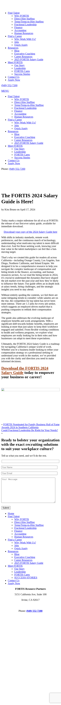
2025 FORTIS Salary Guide (28, 59)
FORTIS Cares (22, 71)
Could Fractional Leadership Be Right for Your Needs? (29, 430)
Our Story (19, 65)
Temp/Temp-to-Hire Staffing (29, 21)
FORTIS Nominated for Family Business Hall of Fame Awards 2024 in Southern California (30, 426)
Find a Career (15, 36)
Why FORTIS (21, 15)
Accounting (20, 30)
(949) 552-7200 (9, 85)
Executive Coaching (24, 53)
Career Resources (23, 56)
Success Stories (22, 74)
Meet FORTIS (15, 62)
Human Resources (23, 33)
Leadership (20, 68)
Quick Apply (21, 45)
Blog (16, 50)
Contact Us (13, 77)
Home (11, 513)
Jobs (16, 42)
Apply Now (14, 79)
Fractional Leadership (25, 24)
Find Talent (14, 12)
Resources (13, 47)
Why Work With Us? (25, 39)
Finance (18, 27)
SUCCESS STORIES (25, 577)
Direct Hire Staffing (24, 18)
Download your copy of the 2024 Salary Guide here (30, 231)
